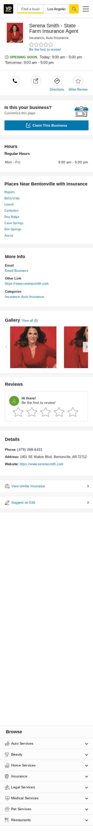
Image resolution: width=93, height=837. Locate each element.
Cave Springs (13, 223)
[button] (86, 8)
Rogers (9, 192)
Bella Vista (11, 198)
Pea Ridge (11, 217)
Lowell (9, 204)
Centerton (11, 210)
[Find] (74, 8)
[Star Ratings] (41, 44)
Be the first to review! (45, 49)
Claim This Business (49, 125)
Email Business (16, 271)
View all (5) (30, 320)
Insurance (36, 38)
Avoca (8, 235)
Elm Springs (12, 229)
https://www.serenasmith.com (27, 283)
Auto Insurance (57, 38)
